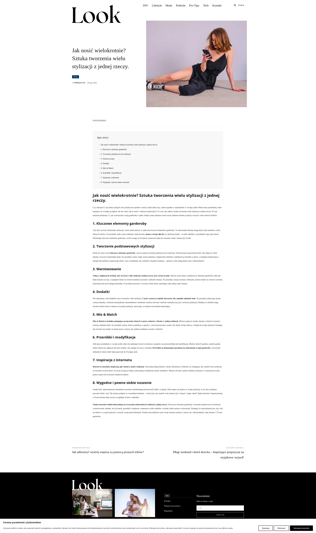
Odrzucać (281, 528)
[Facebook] (209, 120)
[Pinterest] (220, 120)
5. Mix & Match (107, 168)
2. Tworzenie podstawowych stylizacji (116, 154)
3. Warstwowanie (107, 159)
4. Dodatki (105, 163)
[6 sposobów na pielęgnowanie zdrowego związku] (135, 503)
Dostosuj (265, 528)
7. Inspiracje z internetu (110, 178)
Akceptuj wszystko (301, 528)
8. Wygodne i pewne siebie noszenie (115, 182)
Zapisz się (220, 515)
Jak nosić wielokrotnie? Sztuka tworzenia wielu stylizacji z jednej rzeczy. (129, 145)
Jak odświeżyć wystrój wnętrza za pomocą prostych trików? (108, 452)
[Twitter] (215, 120)
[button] (239, 5)
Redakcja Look (79, 82)
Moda (76, 77)
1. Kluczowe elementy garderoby (114, 149)
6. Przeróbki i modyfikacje (111, 173)
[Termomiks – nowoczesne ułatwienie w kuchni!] (92, 503)
